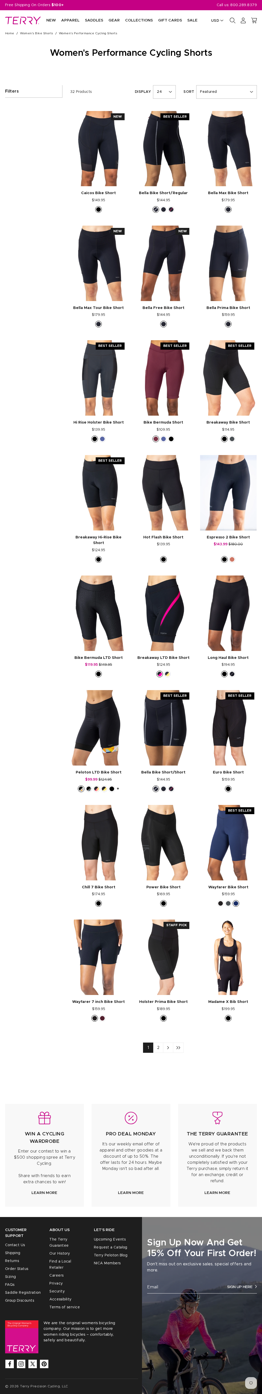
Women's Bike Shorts (36, 33)
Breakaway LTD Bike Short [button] (163, 658)
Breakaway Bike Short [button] (228, 422)
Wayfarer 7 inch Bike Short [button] (98, 1002)
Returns (12, 1261)
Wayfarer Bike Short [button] (228, 887)
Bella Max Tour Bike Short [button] (98, 308)
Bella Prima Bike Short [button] (228, 308)
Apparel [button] (70, 20)
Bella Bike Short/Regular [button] (163, 193)
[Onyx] (220, 903)
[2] (178, 1048)
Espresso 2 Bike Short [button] (228, 537)
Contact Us (15, 1245)
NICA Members (107, 1263)
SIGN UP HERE (240, 1287)
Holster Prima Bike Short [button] (163, 1002)
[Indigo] (102, 439)
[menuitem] (48, 20)
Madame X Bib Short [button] (228, 1002)
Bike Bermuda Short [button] (163, 422)
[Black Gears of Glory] (81, 788)
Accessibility (60, 1299)
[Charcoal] (232, 439)
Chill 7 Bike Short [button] (98, 887)
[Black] (98, 209)
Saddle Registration (23, 1293)
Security (57, 1291)
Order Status (16, 1269)
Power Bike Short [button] (163, 887)
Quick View (98, 177)
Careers (56, 1275)
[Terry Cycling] (23, 20)
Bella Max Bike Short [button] (228, 193)
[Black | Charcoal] (232, 674)
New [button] (51, 20)
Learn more (44, 1193)
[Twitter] (32, 1363)
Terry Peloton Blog (111, 1255)
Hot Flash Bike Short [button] (163, 537)
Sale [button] (192, 20)
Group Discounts (19, 1300)
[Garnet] (102, 1018)
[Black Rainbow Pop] (96, 788)
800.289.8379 (243, 5)
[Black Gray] (155, 209)
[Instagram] (21, 1363)
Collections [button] (139, 20)
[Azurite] (236, 903)
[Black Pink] (171, 209)
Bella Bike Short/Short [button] (163, 772)
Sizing (10, 1277)
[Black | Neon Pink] (159, 674)
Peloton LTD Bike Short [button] (99, 772)
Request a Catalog (110, 1247)
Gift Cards (170, 20)
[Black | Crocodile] (98, 674)
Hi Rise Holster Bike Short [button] (98, 422)
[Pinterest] (44, 1363)
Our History (59, 1253)
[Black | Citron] (167, 674)
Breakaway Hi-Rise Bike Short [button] (98, 540)
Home (9, 33)
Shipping (12, 1253)
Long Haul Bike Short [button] (228, 658)
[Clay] (232, 559)
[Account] (243, 20)
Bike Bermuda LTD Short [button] (98, 658)
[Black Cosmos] (104, 788)
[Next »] (168, 1048)
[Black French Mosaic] (88, 788)
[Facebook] (9, 1363)
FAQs (10, 1285)
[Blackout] (163, 209)
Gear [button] (114, 20)
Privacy (56, 1283)
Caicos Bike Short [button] (98, 193)
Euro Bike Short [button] (228, 772)
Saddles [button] (94, 20)
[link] (44, 1155)
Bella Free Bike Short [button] (163, 308)
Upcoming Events (110, 1239)
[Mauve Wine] (155, 439)
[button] (254, 20)
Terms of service (64, 1307)
